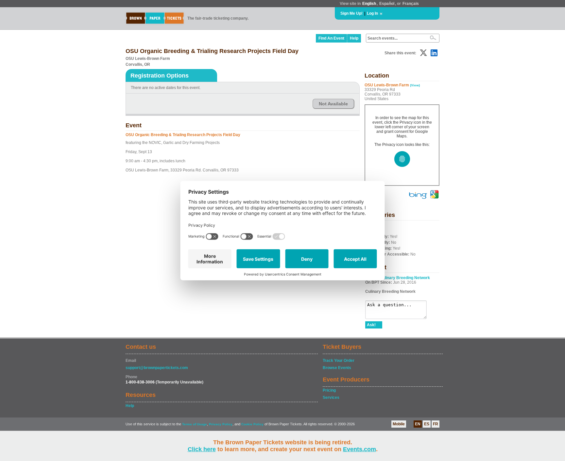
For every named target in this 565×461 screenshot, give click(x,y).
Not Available (333, 103)
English (369, 3)
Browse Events (337, 367)
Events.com (359, 449)
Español (386, 3)
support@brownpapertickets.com (157, 367)
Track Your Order (338, 360)
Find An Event (331, 38)
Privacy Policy (220, 424)
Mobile (399, 424)
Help (354, 38)
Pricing (329, 390)
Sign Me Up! (351, 13)
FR (435, 424)
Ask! (371, 325)
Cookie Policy (252, 424)
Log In (372, 13)
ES (426, 424)
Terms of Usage (194, 424)
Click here (202, 449)
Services (331, 397)
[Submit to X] (423, 52)
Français (410, 3)
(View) (415, 85)
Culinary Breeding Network (405, 277)
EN (417, 424)
